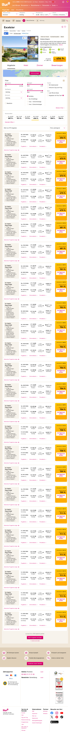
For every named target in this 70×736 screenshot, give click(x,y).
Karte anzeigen (35, 73)
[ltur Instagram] (56, 714)
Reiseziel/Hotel (6, 12)
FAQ (50, 2)
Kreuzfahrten (19, 10)
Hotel (12, 10)
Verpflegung (8, 89)
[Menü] (63, 672)
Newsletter (41, 2)
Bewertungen (57, 65)
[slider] (5, 84)
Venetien (23, 30)
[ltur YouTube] (61, 714)
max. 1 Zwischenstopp (35, 101)
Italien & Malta (13, 30)
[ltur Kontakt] (67, 20)
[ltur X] (52, 718)
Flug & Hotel (5, 10)
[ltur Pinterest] (56, 718)
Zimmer (54, 12)
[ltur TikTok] (61, 718)
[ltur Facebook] (52, 714)
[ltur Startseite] (6, 4)
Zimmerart (7, 95)
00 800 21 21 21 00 (27, 674)
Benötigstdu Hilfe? (63, 20)
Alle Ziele (6, 30)
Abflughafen (22, 12)
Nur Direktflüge (33, 99)
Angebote (11, 65)
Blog (46, 2)
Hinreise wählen (8, 113)
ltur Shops (35, 2)
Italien (18, 30)
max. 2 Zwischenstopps (35, 104)
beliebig (31, 96)
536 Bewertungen (17, 33)
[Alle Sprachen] (54, 2)
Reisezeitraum (39, 12)
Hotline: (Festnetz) (22, 2)
